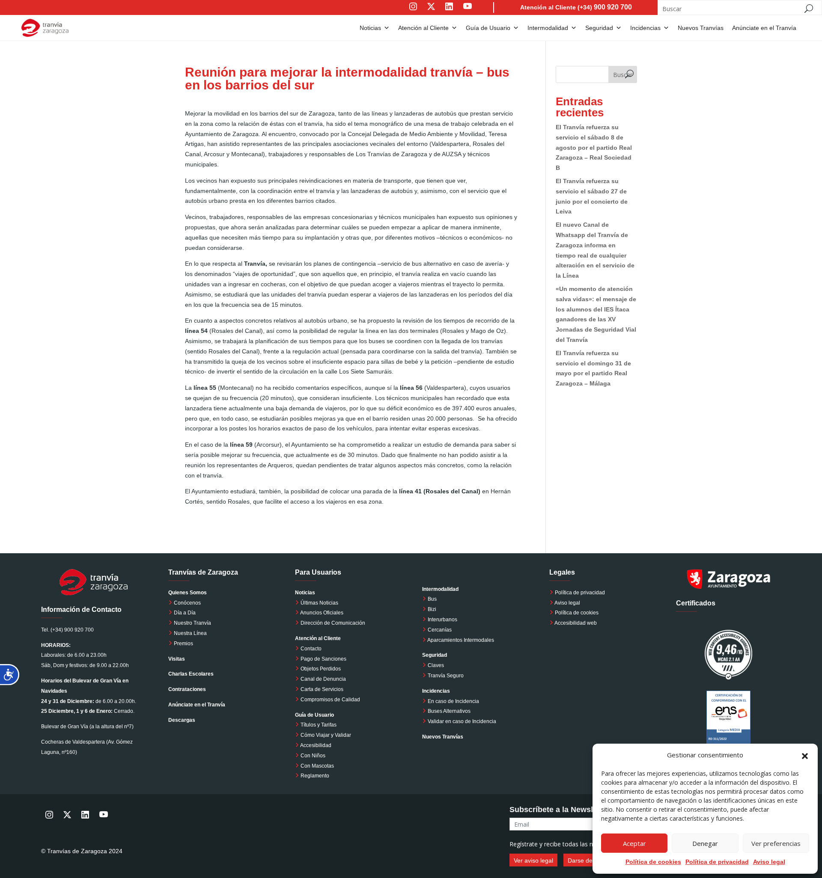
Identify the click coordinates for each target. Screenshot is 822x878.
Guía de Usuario (488, 27)
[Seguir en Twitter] (431, 12)
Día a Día (184, 613)
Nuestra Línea (190, 633)
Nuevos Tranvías (701, 27)
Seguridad (599, 27)
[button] (805, 755)
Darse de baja (587, 860)
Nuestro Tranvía (192, 623)
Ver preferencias (776, 843)
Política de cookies (577, 613)
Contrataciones (187, 689)
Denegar (705, 843)
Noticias (370, 27)
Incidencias (645, 27)
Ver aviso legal (533, 860)
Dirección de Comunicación (332, 623)
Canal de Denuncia (323, 679)
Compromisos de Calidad (330, 700)
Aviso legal (769, 861)
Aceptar (634, 843)
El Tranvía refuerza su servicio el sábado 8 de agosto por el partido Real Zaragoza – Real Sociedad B (594, 147)
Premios (183, 644)
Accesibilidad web (575, 623)
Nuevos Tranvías (442, 737)
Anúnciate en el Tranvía (764, 27)
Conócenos (187, 603)
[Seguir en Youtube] (476, 12)
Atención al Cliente (423, 27)
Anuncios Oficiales (321, 613)
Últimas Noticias (318, 603)
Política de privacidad (580, 593)
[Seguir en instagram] (413, 12)
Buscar (622, 75)
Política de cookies (653, 861)
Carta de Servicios (321, 689)
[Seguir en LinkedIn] (449, 12)
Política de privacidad (717, 861)
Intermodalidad (547, 27)
